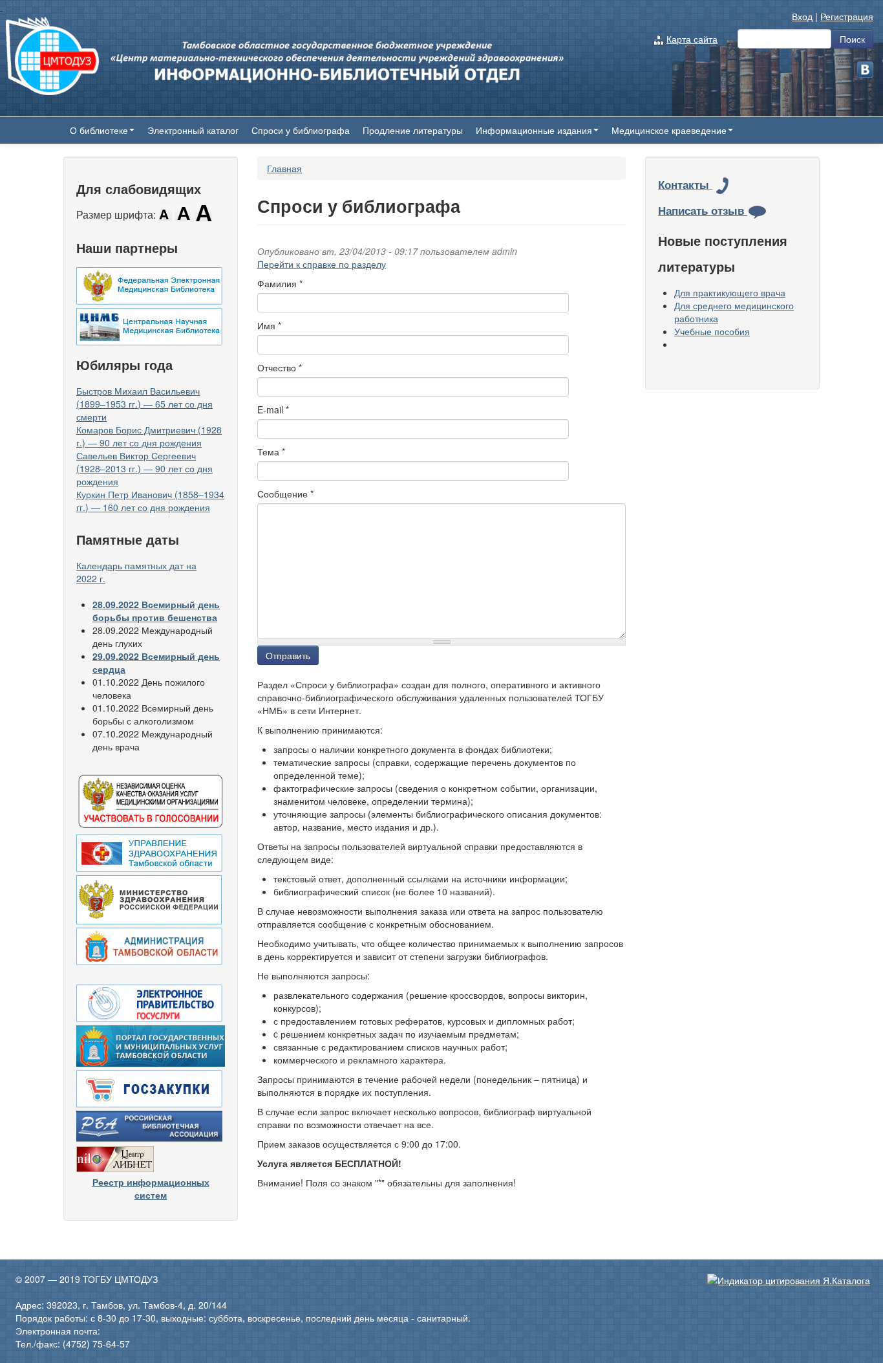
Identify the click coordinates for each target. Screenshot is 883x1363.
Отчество (279, 367)
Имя (269, 325)
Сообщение (285, 493)
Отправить (288, 655)
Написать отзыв (702, 210)
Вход (802, 16)
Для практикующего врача (729, 292)
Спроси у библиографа (300, 130)
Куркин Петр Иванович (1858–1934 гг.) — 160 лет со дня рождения (150, 501)
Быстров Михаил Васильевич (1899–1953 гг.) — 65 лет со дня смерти (144, 403)
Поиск (852, 38)
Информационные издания (534, 130)
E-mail (273, 409)
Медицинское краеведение (669, 130)
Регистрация (846, 16)
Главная (284, 168)
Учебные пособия (712, 331)
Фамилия (280, 283)
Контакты (685, 184)
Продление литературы (413, 130)
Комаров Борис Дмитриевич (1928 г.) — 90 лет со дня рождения (149, 436)
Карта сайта (692, 38)
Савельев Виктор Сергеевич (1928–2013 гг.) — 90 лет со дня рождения (144, 468)
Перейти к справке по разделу (321, 263)
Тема (271, 451)
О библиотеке (99, 130)
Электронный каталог (193, 130)
